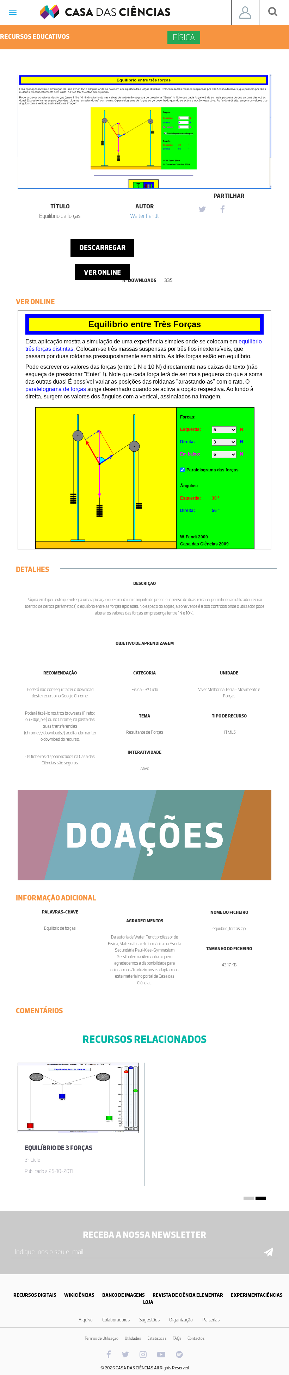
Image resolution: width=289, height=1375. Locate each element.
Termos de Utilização (101, 1338)
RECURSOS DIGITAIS (34, 1295)
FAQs (177, 1338)
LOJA (148, 1302)
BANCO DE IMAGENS (123, 1295)
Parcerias (211, 1320)
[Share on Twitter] (202, 210)
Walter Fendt (144, 215)
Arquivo (86, 1320)
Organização (181, 1320)
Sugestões (149, 1320)
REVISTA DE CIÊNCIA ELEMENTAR (188, 1295)
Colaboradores (116, 1320)
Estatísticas (156, 1338)
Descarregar (102, 247)
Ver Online (102, 272)
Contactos (195, 1338)
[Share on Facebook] (222, 210)
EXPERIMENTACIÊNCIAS (257, 1295)
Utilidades (133, 1338)
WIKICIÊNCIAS (79, 1295)
